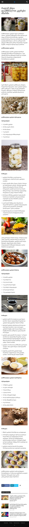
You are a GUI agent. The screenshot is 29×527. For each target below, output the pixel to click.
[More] (20, 485)
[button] (2, 2)
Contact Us (23, 522)
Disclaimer (6, 522)
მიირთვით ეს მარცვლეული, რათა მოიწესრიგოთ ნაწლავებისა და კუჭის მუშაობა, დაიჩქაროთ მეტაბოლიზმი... (18, 514)
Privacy (11, 522)
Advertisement (16, 522)
